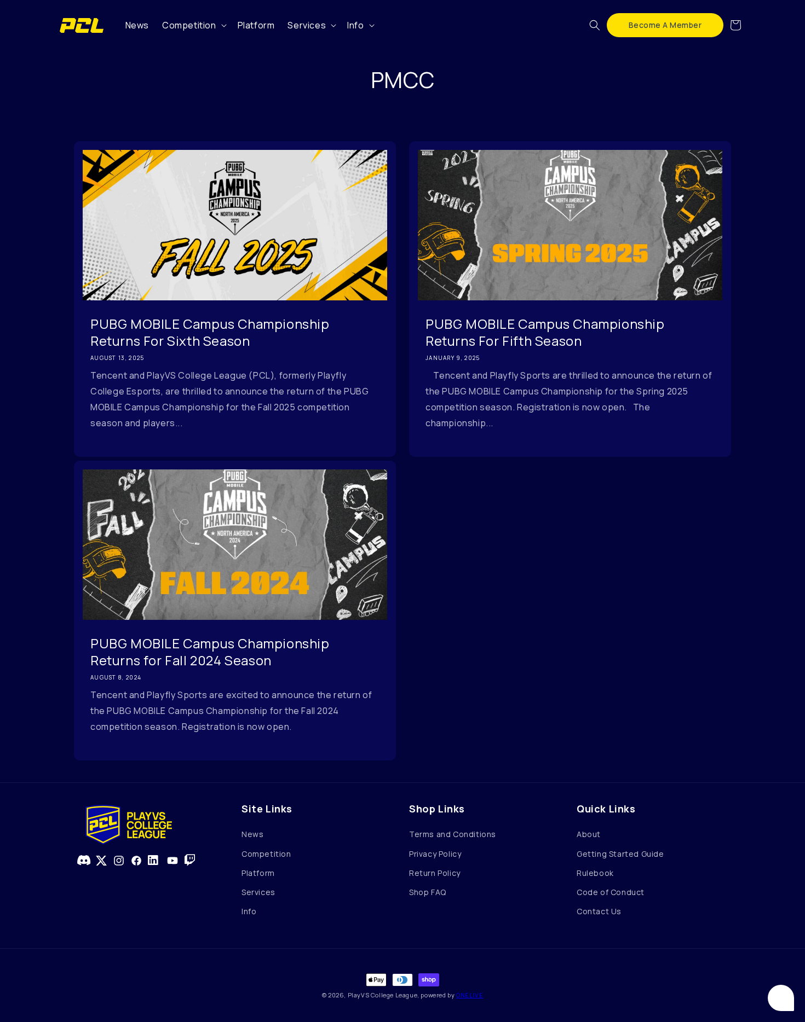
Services (258, 892)
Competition (266, 854)
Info (249, 911)
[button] (193, 25)
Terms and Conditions (452, 834)
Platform (258, 873)
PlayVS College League (383, 995)
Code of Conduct (611, 892)
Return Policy (435, 873)
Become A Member (665, 25)
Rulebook (595, 873)
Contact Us (599, 911)
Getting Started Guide (620, 854)
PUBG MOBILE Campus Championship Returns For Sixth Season (210, 332)
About (589, 834)
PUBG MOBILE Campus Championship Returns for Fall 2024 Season (210, 652)
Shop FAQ (427, 892)
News (252, 834)
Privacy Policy (435, 854)
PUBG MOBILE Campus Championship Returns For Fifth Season (545, 332)
